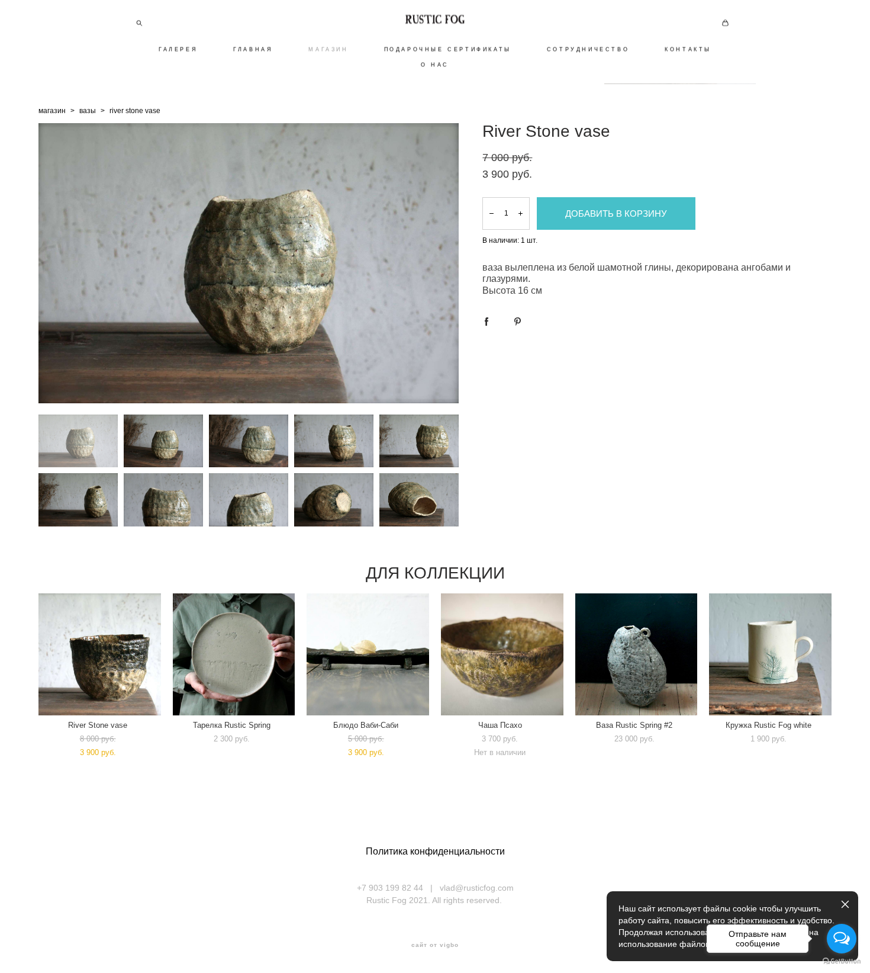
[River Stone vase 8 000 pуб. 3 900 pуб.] (99, 654)
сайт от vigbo (435, 945)
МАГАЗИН (328, 49)
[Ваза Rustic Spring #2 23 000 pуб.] (636, 654)
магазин (52, 111)
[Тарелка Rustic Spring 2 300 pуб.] (234, 654)
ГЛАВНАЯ (253, 49)
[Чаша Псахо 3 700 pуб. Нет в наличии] (502, 654)
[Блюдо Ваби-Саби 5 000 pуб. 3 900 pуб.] (368, 654)
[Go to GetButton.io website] (842, 961)
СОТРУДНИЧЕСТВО (588, 49)
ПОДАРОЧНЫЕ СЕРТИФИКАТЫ (447, 49)
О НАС (435, 65)
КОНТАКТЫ (688, 49)
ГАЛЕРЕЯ (178, 49)
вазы (87, 111)
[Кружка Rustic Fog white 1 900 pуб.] (770, 654)
